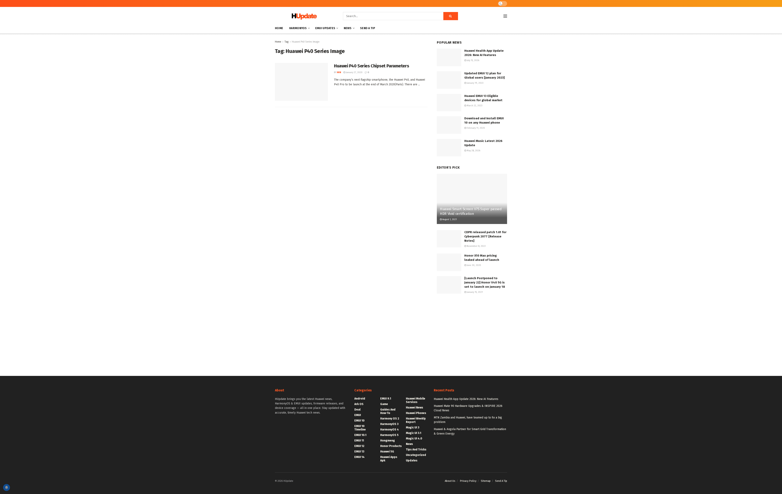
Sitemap (486, 480)
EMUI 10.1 (360, 435)
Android (359, 398)
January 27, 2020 (353, 72)
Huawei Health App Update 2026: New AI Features (466, 399)
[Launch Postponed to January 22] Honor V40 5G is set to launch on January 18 (484, 282)
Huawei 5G (387, 451)
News (348, 28)
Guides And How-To (387, 411)
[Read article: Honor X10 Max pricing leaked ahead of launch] (449, 262)
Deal (357, 409)
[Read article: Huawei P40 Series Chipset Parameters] (301, 82)
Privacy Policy (468, 480)
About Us (450, 480)
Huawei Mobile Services (415, 400)
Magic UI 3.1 (413, 433)
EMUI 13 (359, 451)
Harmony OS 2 (389, 418)
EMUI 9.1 (385, 398)
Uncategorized (416, 455)
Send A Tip (367, 28)
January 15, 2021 (474, 292)
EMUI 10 (359, 420)
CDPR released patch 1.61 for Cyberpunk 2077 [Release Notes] (485, 236)
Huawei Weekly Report (416, 420)
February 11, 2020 (475, 128)
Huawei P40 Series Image (306, 41)
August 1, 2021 (449, 219)
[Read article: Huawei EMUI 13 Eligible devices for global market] (449, 102)
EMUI (357, 415)
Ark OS (359, 404)
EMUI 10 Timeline (360, 427)
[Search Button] (450, 16)
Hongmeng (387, 440)
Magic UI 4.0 (414, 438)
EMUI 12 (359, 446)
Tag (286, 41)
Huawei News (414, 407)
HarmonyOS (298, 28)
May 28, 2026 (473, 150)
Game (384, 404)
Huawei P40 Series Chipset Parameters (371, 66)
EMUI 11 (359, 440)
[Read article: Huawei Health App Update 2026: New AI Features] (449, 57)
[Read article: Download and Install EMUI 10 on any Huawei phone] (449, 125)
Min (339, 72)
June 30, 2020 (473, 265)
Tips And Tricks (416, 449)
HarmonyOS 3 (389, 424)
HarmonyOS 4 (389, 429)
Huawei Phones (416, 413)
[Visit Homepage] (303, 16)
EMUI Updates (325, 28)
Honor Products (391, 446)
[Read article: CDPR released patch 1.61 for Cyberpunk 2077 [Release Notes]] (449, 239)
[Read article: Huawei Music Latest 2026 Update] (449, 147)
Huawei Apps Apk (388, 458)
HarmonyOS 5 (389, 435)
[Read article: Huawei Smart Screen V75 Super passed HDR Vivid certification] (472, 199)
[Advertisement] (472, 331)
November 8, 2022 (476, 246)
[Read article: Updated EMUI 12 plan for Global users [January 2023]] (449, 80)
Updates (411, 460)
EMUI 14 (359, 457)
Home (279, 28)
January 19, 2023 (474, 83)
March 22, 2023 (474, 105)
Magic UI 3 (412, 427)
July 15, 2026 (472, 60)
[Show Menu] (505, 16)
